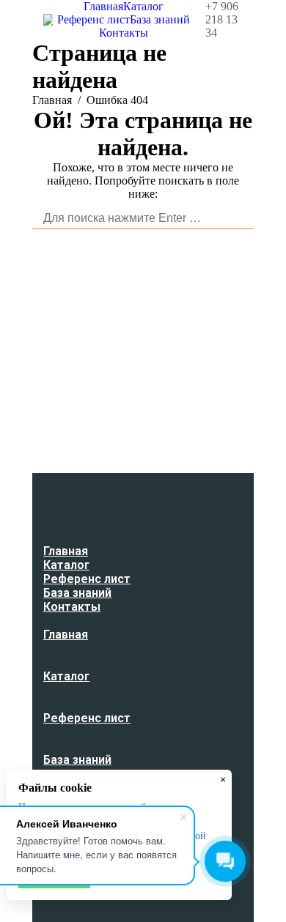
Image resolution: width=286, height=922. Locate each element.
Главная (52, 100)
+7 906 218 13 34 (221, 19)
